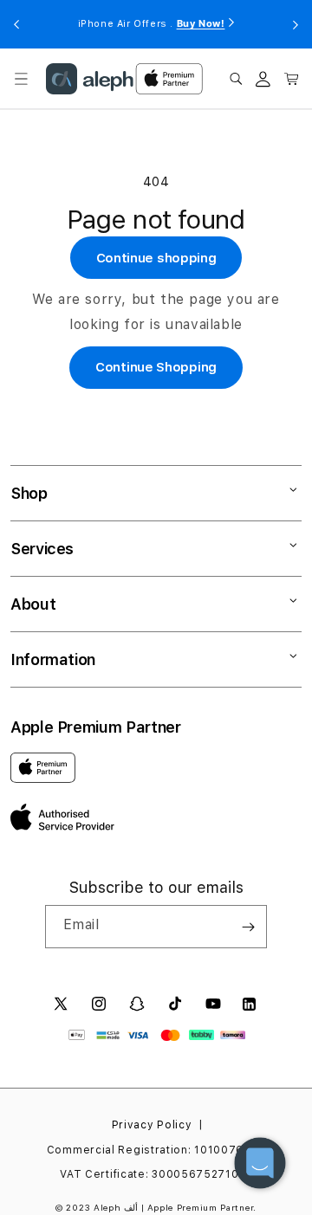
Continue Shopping (156, 367)
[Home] (89, 78)
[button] (21, 79)
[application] (260, 1163)
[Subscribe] (248, 926)
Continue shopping (156, 258)
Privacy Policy (152, 1125)
